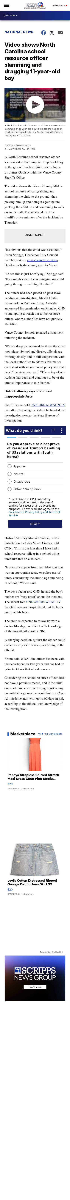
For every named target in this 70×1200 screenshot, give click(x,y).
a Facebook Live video (42, 260)
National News (18, 32)
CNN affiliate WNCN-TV (48, 405)
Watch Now (59, 5)
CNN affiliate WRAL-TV (43, 601)
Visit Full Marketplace (50, 734)
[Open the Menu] (6, 5)
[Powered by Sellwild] (57, 952)
